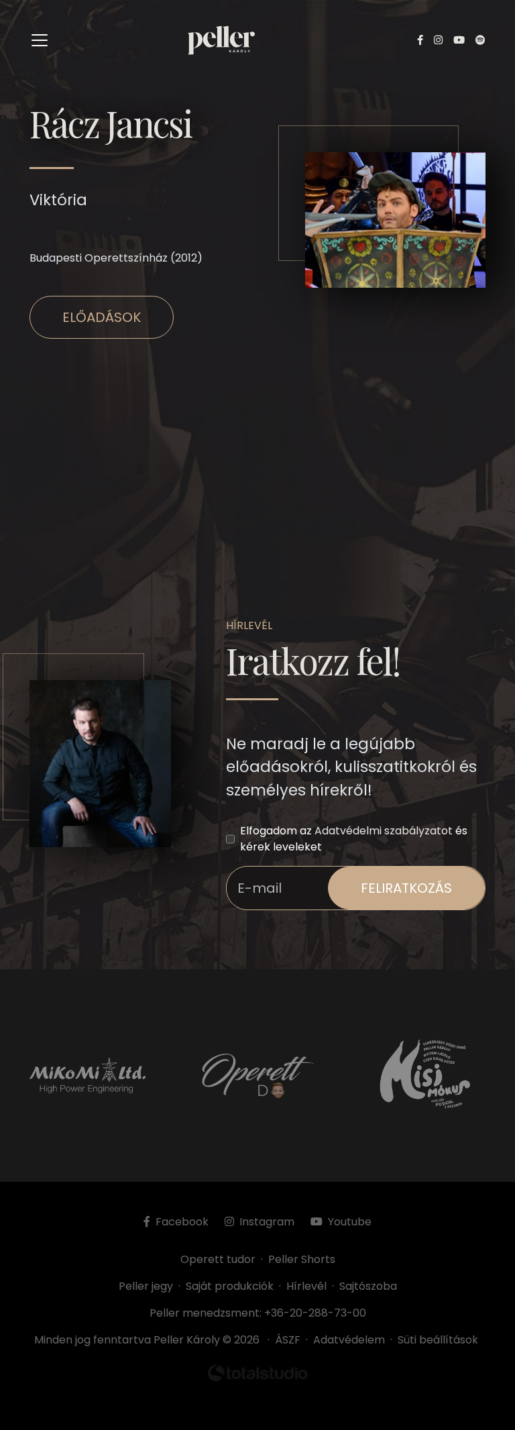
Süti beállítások (438, 1340)
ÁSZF (290, 1340)
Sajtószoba (368, 1286)
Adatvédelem (349, 1340)
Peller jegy (146, 1286)
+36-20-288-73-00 (315, 1313)
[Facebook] (420, 41)
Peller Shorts (301, 1259)
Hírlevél (306, 1286)
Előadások (101, 317)
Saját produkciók (230, 1286)
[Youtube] (459, 41)
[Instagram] (438, 41)
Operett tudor (217, 1259)
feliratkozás (406, 888)
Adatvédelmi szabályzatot (383, 830)
